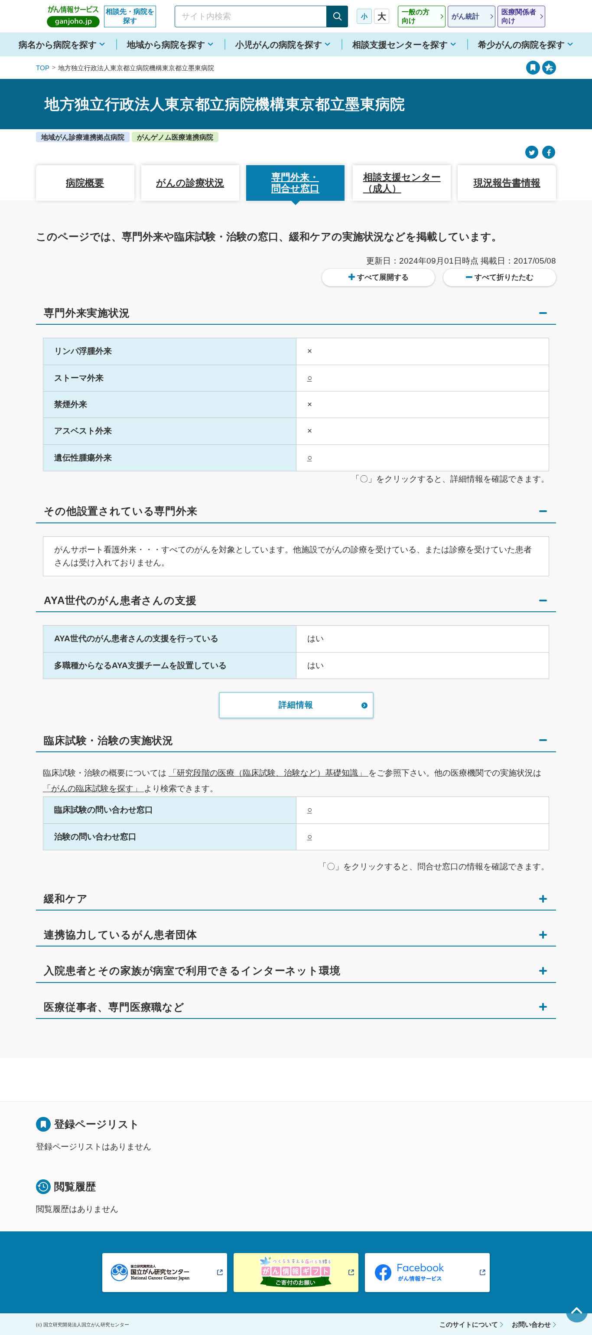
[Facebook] (548, 152)
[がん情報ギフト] (296, 1272)
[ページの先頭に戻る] (577, 1311)
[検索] (337, 16)
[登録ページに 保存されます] (549, 68)
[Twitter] (531, 152)
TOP (42, 68)
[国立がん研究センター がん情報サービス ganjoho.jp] (73, 16)
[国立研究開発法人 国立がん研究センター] (164, 1272)
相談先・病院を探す (130, 16)
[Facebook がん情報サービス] (427, 1272)
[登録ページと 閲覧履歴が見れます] (533, 68)
